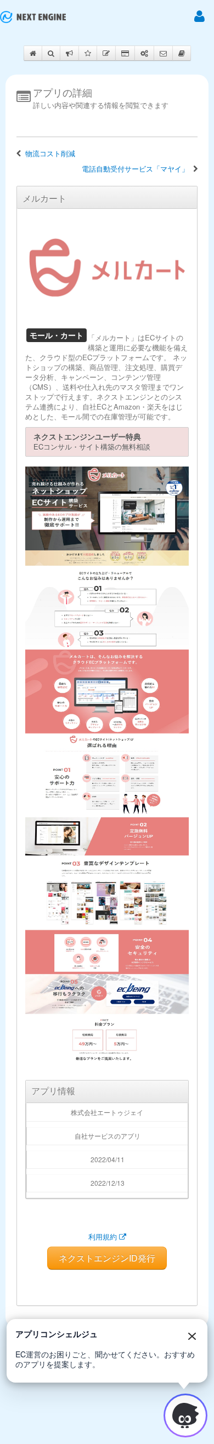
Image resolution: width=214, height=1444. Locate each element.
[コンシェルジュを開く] (185, 1415)
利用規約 (103, 1236)
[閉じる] (192, 1336)
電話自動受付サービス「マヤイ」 (135, 169)
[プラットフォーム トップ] (33, 17)
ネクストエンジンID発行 (107, 1258)
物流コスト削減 (50, 153)
